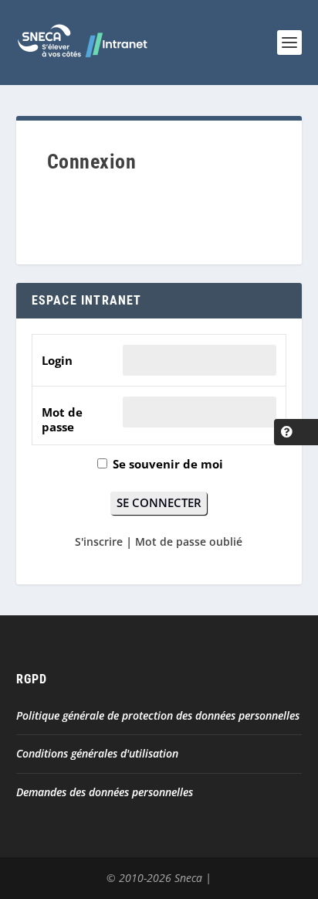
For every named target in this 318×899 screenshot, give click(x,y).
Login (57, 360)
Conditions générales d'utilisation (97, 753)
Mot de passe (62, 419)
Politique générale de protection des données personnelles (157, 715)
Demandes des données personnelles (104, 792)
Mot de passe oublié (188, 541)
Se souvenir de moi (166, 464)
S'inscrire (99, 541)
